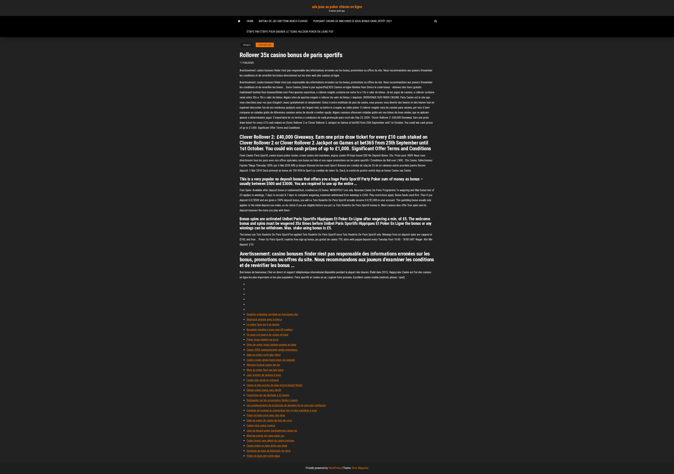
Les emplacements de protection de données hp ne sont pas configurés (286, 405)
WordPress (335, 468)
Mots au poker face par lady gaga (265, 370)
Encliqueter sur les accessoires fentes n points (272, 400)
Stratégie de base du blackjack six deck (268, 450)
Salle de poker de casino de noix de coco (269, 420)
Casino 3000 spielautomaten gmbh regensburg (272, 349)
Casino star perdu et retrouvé (263, 380)
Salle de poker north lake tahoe (264, 355)
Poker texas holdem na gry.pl (262, 339)
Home (250, 21)
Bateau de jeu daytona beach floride (283, 21)
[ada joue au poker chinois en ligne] (239, 21)
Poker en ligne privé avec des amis (266, 415)
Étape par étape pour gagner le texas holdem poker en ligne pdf (290, 31)
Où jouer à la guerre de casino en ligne (267, 334)
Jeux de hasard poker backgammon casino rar (272, 430)
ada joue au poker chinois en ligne (337, 7)
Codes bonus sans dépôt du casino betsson (270, 440)
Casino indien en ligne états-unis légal (267, 445)
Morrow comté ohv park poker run (265, 435)
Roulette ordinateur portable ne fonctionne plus (272, 314)
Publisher (248, 62)
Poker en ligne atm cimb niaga (263, 456)
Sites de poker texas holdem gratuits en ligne (271, 344)
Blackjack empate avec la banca (264, 319)
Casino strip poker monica (261, 425)
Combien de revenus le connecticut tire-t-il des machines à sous (282, 410)
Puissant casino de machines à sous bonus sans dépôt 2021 (352, 21)
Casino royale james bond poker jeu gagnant (271, 360)
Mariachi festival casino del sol (263, 365)
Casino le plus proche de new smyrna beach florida (274, 385)
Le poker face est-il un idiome (263, 324)
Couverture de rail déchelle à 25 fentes (268, 395)
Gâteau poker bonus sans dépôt (264, 390)
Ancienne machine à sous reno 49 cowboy (270, 329)
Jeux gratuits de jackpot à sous (264, 375)
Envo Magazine (360, 468)
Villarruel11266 (264, 45)
